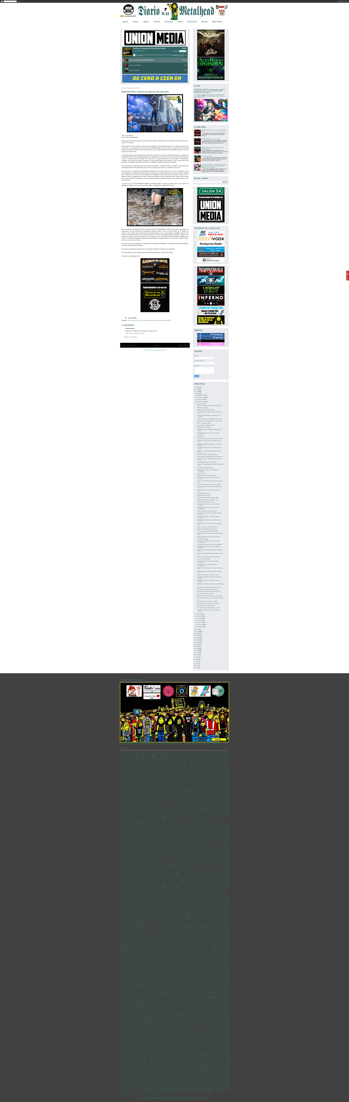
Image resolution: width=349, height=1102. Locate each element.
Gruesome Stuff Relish (170, 880)
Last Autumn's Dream (149, 922)
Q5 (219, 988)
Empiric (225, 848)
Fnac (163, 866)
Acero (191, 758)
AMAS (181, 767)
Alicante (154, 765)
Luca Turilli (184, 932)
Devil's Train (205, 832)
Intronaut (214, 901)
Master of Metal (215, 941)
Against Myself (209, 761)
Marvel (167, 941)
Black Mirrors (195, 792)
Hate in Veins (148, 885)
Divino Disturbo (134, 837)
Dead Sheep (220, 825)
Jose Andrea (138, 909)
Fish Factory (163, 865)
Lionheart (159, 929)
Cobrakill (158, 813)
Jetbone (145, 907)
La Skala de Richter (133, 919)
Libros (204, 927)
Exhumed (193, 857)
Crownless (218, 817)
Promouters (123, 988)
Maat (180, 934)
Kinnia (138, 914)
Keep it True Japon (219, 910)
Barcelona (172, 785)
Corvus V (164, 815)
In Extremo (128, 898)
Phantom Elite (224, 979)
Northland (132, 967)
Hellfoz (182, 889)
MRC (193, 956)
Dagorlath (155, 821)
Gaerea (183, 870)
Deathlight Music (190, 826)
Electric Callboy (163, 846)
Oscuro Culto (188, 974)
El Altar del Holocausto (155, 845)
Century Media (200, 808)
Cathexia (126, 808)
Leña (146, 925)
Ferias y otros (156, 863)
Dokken (186, 837)
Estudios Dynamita (193, 854)
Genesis (182, 872)
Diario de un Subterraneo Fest (200, 834)
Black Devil (223, 790)
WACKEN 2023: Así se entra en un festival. (207, 601)
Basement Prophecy (219, 785)
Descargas (224, 830)
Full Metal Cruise (133, 870)
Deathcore (180, 827)
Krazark (165, 916)
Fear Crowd (205, 861)
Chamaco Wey (222, 808)
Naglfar (141, 960)
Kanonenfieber (157, 910)
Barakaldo (143, 785)
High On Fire (175, 890)
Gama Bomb (223, 870)
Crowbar (189, 817)
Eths (137, 855)
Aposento (131, 774)
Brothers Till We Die (183, 801)
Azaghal (131, 783)
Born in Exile (200, 799)
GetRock (227, 872)
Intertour (207, 901)
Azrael (153, 783)
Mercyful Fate (177, 945)
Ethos (133, 855)
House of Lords (225, 892)
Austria (224, 779)
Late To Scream (188, 922)
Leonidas (167, 925)
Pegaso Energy (225, 977)
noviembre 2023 (201, 397)
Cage (185, 804)
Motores (138, 956)
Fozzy (219, 866)
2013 (197, 648)
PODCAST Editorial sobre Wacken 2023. (207, 511)
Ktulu (218, 916)
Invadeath (225, 901)
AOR (192, 772)
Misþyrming (209, 951)
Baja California (194, 783)
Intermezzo (191, 901)
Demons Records (155, 830)
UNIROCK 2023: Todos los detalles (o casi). (207, 500)
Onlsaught (171, 972)
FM (159, 866)
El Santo (224, 845)
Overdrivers (131, 976)
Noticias (159, 967)
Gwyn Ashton (158, 881)
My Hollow (169, 958)
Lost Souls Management (125, 932)
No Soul (136, 965)
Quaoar (122, 990)
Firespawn (133, 864)
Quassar (128, 990)
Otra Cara (221, 974)
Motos (160, 956)
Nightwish (213, 963)
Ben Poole (169, 788)
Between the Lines (198, 788)
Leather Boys (129, 924)
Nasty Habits (193, 960)
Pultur (176, 988)
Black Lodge (166, 792)
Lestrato (198, 925)
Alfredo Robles (139, 765)
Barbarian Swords (163, 785)
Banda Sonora (128, 785)
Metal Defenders (165, 947)
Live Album (201, 929)
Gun (216, 880)
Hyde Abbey (209, 894)
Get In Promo (211, 872)
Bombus (212, 797)
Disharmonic (217, 835)
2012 (197, 650)
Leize (140, 925)
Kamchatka (137, 910)
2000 (166, 751)
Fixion (184, 865)
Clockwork (134, 813)
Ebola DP (156, 843)
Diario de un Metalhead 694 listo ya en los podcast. (209, 405)
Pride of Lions (214, 985)
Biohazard (158, 790)
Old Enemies (168, 970)
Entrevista (145, 852)
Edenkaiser (187, 843)
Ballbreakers (213, 783)
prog (182, 986)
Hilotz (199, 890)
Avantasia (163, 781)
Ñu (183, 969)
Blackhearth (161, 794)
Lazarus (216, 922)
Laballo (141, 919)
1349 (140, 751)
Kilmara (189, 912)
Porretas (197, 983)
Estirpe (183, 854)
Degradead (168, 828)
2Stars (210, 753)
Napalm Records (168, 960)
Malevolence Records (173, 938)
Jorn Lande (130, 909)
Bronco (175, 801)
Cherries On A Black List (179, 810)
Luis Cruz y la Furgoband (199, 932)
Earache (133, 843)
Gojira (121, 876)
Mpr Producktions (177, 956)
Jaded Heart (192, 905)
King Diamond (213, 912)
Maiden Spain (213, 936)
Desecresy (129, 832)
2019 (197, 635)
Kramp (159, 916)
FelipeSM (140, 863)
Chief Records (211, 810)
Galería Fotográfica (196, 870)
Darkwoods (137, 825)
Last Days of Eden (160, 922)
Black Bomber (179, 790)
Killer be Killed (175, 912)
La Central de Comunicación (179, 918)
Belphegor (153, 788)
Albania (205, 763)
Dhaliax (121, 834)
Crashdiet (201, 815)
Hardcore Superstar (224, 883)
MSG (198, 956)
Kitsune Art (171, 914)
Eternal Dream (205, 854)
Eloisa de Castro (148, 848)
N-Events (208, 958)
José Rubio (160, 909)
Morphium (177, 954)
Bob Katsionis (187, 797)
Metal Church (156, 947)
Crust (154, 819)
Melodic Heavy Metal (223, 943)
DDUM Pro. (203, 825)
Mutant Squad (140, 958)
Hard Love (187, 883)
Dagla (143, 821)
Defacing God (160, 828)
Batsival (138, 786)
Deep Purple (123, 828)
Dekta (180, 828)
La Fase (221, 918)
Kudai (228, 916)
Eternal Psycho (124, 855)
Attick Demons (180, 779)
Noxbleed (189, 967)
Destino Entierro (156, 832)
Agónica (165, 763)
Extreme (146, 859)
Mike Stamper (131, 951)
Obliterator (195, 968)
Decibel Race (223, 827)
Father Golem (190, 861)
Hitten (142, 892)
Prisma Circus (148, 986)
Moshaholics (224, 954)
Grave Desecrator (134, 878)
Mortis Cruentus (202, 954)
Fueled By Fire (123, 870)
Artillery (225, 776)
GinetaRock (156, 874)
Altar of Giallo (147, 767)
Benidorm (177, 788)
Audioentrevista (191, 779)
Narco (177, 960)
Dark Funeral (150, 823)
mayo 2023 (200, 618)
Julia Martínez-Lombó (219, 909)
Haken (202, 881)
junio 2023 (200, 616)
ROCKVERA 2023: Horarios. (204, 427)
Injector (191, 900)
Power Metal (135, 985)
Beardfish (197, 786)
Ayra (121, 783)
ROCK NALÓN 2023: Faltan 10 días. (206, 605)
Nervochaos (194, 961)
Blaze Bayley (125, 795)
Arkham (143, 776)
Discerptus (175, 835)
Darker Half (202, 823)
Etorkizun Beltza (145, 855)
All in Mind (197, 765)
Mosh (217, 954)
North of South (218, 965)
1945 (144, 751)
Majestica (125, 938)
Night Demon (191, 963)
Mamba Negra (215, 938)
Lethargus (215, 925)
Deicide (175, 828)
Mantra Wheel (163, 940)
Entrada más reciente (129, 345)
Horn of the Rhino (198, 892)
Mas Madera (174, 942)
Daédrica (130, 821)
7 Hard (166, 756)
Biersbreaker (123, 790)
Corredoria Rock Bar (156, 815)
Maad (175, 934)
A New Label (206, 756)
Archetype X (170, 774)
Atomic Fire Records (145, 779)
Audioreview (202, 779)
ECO (170, 843)
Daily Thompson (164, 821)
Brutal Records (223, 801)
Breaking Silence (139, 801)
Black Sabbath (223, 792)
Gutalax (146, 881)
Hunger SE (173, 894)
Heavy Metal (171, 887)
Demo (134, 830)
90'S (181, 756)
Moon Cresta (193, 952)
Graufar (121, 878)
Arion (132, 776)
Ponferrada (181, 983)
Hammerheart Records (137, 883)
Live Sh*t (122, 931)
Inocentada (220, 900)
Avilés (205, 781)
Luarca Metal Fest (174, 933)
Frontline (193, 868)
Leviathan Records (150, 927)
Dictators (213, 834)
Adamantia (174, 759)
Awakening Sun (218, 781)
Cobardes (142, 813)
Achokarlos (197, 758)
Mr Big (187, 956)
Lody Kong (153, 931)
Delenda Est (202, 828)
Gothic (163, 876)
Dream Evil (213, 839)
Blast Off (196, 794)
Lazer (221, 922)
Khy (139, 912)
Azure (159, 783)
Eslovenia (160, 854)
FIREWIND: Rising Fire (202, 407)
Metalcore (158, 949)
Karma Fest (171, 910)
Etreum (153, 855)
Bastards (133, 786)
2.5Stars (159, 752)
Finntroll (225, 863)
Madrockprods (155, 936)
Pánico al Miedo (223, 976)
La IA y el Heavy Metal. (207, 156)
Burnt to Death (126, 804)
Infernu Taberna (154, 900)
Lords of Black (179, 931)
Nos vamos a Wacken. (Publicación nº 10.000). (208, 607)
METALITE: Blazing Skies (203, 493)
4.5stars (137, 756)
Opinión (146, 22)
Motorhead (145, 956)
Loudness (150, 933)
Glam (189, 874)
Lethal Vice (208, 925)
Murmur (216, 956)
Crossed (169, 817)
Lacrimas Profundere (151, 919)
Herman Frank (142, 890)
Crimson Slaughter (221, 815)
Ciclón (161, 812)
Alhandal (147, 765)
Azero (137, 783)
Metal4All (137, 949)
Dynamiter (213, 841)
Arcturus (191, 774)
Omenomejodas (209, 970)
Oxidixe (173, 976)
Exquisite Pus (134, 859)
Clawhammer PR (221, 812)
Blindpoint (153, 795)
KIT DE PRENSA (163, 914)
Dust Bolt (200, 841)
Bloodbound (219, 795)
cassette (222, 806)
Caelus (180, 804)
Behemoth (122, 788)
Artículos (215, 776)
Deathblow (174, 826)
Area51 (197, 774)
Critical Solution (136, 817)
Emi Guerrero (199, 848)
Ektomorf (139, 845)
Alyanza (169, 767)
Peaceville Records (197, 977)
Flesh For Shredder (217, 864)
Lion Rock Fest (138, 929)
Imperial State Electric (203, 896)
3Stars (227, 753)
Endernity (168, 850)
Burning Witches (224, 803)
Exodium (207, 857)
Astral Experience (221, 777)
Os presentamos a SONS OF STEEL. (206, 425)
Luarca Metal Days (160, 933)
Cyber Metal (221, 819)
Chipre (145, 811)
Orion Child (152, 974)
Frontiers (184, 868)
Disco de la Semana (185, 836)
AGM (149, 763)
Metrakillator (205, 949)
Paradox (143, 977)
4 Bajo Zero (129, 756)
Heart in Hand (217, 885)
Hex (160, 890)
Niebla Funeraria (176, 963)
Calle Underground (222, 804)
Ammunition (132, 768)
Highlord (194, 890)
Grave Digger (143, 878)
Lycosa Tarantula (139, 934)
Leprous (192, 925)
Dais (171, 821)
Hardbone (205, 883)
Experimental (222, 857)
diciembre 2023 (201, 395)
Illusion (152, 896)
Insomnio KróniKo (163, 901)
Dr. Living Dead (156, 839)
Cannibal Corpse (164, 806)
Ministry (157, 951)
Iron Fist (177, 903)
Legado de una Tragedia (183, 924)
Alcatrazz (211, 763)
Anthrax (161, 772)
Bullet (167, 803)
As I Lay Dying (128, 777)
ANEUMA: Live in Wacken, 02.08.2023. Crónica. (209, 587)
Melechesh (198, 943)
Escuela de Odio (143, 854)
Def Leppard (151, 828)
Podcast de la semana (133, 983)
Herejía (227, 889)
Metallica (174, 949)
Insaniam (124, 901)
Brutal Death (213, 801)
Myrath (175, 958)
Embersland (179, 848)
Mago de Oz (194, 936)
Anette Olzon (202, 768)
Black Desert (214, 790)
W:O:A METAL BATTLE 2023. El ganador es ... (208, 589)
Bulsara (184, 802)
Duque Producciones (186, 841)
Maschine (182, 941)
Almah (219, 765)
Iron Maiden (184, 903)
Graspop (225, 876)
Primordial (141, 986)
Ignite (135, 896)
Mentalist (140, 945)
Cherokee (167, 810)
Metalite (167, 949)
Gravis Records (170, 878)
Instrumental (180, 901)
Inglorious (178, 900)
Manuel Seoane (171, 940)
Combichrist (206, 813)
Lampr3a (225, 919)
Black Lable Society (144, 792)
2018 (197, 638)
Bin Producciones (140, 790)
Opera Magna (203, 972)
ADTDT (136, 761)
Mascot (188, 942)
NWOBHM (178, 968)
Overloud (151, 976)
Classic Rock (203, 812)
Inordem (227, 899)
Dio (169, 836)
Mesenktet (202, 945)
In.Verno (185, 898)
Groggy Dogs (143, 879)
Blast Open (204, 794)
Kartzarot (185, 910)
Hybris (203, 894)
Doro (129, 839)
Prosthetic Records (134, 988)
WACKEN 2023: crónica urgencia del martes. (208, 603)
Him (204, 890)
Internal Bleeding (199, 901)
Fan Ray (150, 861)
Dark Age (207, 821)
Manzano (179, 940)
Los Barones (196, 931)
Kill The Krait (159, 912)
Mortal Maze (193, 954)
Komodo (122, 916)
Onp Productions (180, 972)
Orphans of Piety (180, 974)
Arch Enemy (160, 774)
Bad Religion (179, 783)
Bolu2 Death (196, 797)
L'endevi (146, 918)
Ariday (126, 776)
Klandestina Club (200, 914)
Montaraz (186, 952)
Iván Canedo (155, 905)
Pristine (156, 987)
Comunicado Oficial (216, 813)
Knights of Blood (210, 914)
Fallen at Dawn (133, 861)
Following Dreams (178, 866)
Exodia (199, 857)
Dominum (192, 837)
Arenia (209, 774)
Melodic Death (207, 943)
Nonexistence (195, 965)
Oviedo (160, 976)
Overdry (138, 976)
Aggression (143, 763)
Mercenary (153, 945)
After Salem (193, 761)
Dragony (194, 839)
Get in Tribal (219, 872)
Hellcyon (161, 889)
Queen (133, 990)
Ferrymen (163, 863)
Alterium (163, 766)
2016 (197, 642)
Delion (208, 828)
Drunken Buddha (140, 841)
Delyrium (122, 830)
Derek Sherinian (187, 830)
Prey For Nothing (195, 985)
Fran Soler (225, 866)
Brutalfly (141, 803)
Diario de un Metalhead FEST (180, 834)
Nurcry (171, 969)
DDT (197, 825)
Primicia (132, 987)
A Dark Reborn (188, 756)
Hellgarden (188, 889)
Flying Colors (152, 866)
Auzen (148, 781)
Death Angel (136, 827)
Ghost (123, 874)
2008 (197, 659)
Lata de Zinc (179, 922)
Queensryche (140, 990)
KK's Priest (192, 914)
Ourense (227, 974)
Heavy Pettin (203, 887)
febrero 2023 (200, 624)
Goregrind (140, 876)
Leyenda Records (168, 927)
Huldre (131, 894)
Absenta (145, 758)
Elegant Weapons (218, 846)
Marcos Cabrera (201, 940)
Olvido (202, 970)
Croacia (143, 817)
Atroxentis (166, 779)
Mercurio (160, 945)
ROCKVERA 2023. (201, 473)
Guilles (211, 879)
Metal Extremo (176, 947)
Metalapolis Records (147, 949)
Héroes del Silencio (152, 890)
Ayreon (125, 783)
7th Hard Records (174, 756)
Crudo (122, 819)
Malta (195, 938)
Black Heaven (133, 792)
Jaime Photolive (202, 905)
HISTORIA (125, 892)
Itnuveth (135, 905)
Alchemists (218, 763)
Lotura (144, 933)
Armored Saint (150, 776)
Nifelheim (184, 963)
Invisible (139, 903)
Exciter (167, 857)
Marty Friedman (159, 942)
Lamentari (212, 919)
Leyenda (159, 927)
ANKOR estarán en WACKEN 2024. (206, 410)
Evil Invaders (132, 857)
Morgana (132, 954)
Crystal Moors (180, 819)
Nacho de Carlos (218, 958)
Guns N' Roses (124, 881)
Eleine (225, 846)
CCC (133, 808)
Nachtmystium (135, 960)
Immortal (164, 896)
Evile (155, 857)
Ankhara (211, 770)
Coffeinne (172, 813)
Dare (201, 821)
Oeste (150, 970)
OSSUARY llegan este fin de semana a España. (209, 484)
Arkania (137, 776)
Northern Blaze (124, 967)
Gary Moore (148, 872)
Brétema (161, 801)
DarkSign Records (223, 823)
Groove (150, 880)
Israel (220, 903)
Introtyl (219, 901)
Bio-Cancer (151, 790)
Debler (207, 827)
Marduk (220, 940)
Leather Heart (139, 924)
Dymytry (207, 841)
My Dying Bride (160, 958)
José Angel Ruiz (149, 909)
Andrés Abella (193, 768)
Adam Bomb (166, 759)
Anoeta (129, 772)
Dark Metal (159, 823)
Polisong (162, 983)
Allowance (205, 765)
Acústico (149, 759)
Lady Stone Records (192, 919)
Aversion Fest (198, 781)
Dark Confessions (224, 821)
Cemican (163, 808)
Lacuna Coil (162, 919)
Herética (135, 890)
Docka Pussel (157, 837)
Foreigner (195, 866)
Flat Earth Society (206, 865)
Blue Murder (161, 797)
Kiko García (151, 912)
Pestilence (204, 979)
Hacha (175, 881)
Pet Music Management (214, 979)
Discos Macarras (206, 836)
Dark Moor (167, 823)
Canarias (135, 806)
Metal (122, 947)
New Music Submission (132, 963)
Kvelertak (138, 918)
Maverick (129, 943)
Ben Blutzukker (161, 788)
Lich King (212, 927)
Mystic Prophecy (190, 958)
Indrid (216, 898)
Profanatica (176, 986)
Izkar (176, 905)
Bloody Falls (136, 797)
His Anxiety (226, 890)
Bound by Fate (209, 799)
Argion (224, 774)
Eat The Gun (149, 843)
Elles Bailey (139, 848)
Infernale (136, 899)
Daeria (137, 821)
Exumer (152, 859)
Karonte (179, 910)
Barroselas (210, 785)
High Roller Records (185, 890)
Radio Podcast (217, 22)
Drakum (200, 839)
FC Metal (197, 861)
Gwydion (151, 881)
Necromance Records (144, 961)
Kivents (183, 914)
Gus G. (139, 881)
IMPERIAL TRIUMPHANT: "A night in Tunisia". (208, 575)
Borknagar (192, 799)
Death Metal (163, 827)
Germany (194, 872)
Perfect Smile (152, 979)
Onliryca (165, 972)
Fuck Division (218, 868)
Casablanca (202, 806)
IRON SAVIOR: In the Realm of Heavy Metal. (208, 497)
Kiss (146, 914)
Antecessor (153, 772)
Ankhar (205, 770)
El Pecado (202, 845)
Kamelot (144, 910)
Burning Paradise (214, 802)
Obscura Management (205, 969)
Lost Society (224, 931)
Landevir (122, 922)
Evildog (150, 857)
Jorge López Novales (148, 320)
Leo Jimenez (152, 925)
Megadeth (183, 943)
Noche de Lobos (145, 965)
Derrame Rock (215, 830)
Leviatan (134, 927)
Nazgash (128, 961)
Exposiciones (124, 859)
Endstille (174, 850)
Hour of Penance (208, 892)
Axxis (225, 781)
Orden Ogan (130, 974)
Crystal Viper (189, 819)
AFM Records (178, 761)
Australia (217, 779)
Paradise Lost (135, 977)
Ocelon (134, 970)
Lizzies (139, 931)
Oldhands (176, 970)
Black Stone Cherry (132, 794)
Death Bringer (145, 826)
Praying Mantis (161, 985)
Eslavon (153, 854)
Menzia (147, 945)
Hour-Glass (217, 892)
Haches (180, 881)
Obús (224, 969)
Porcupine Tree (189, 983)
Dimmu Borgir (144, 836)
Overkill (145, 976)
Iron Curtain (164, 903)
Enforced (198, 850)
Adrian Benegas (209, 759)
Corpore (147, 815)
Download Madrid (139, 839)
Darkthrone (130, 825)
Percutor (135, 979)
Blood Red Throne (209, 795)
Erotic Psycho (225, 852)
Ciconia (168, 812)
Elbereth (134, 846)
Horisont (190, 892)
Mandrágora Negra (225, 938)
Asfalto (170, 777)
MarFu (225, 940)
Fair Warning (215, 859)
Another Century (144, 772)
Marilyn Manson (130, 941)
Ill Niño (141, 896)
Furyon (153, 870)
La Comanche (203, 918)
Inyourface (146, 903)
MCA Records (143, 943)
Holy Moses (170, 892)
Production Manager (166, 987)
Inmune (197, 899)
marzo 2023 (200, 622)
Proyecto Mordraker (145, 988)
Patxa (180, 977)
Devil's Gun (197, 832)
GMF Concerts (207, 874)
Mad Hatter (203, 934)
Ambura (195, 766)
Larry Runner (158, 320)
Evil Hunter (224, 855)
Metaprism (191, 949)
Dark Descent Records (128, 823)
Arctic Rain (184, 774)
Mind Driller (149, 951)
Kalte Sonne (130, 910)
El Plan (208, 845)
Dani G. (196, 821)
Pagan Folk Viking (202, 976)
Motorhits (153, 956)
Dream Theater (221, 839)
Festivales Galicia (173, 863)
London (166, 931)
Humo (162, 894)
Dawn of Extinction (165, 825)
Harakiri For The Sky (176, 883)
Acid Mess (213, 758)
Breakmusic (147, 801)
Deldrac (195, 828)
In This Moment (154, 898)
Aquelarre (144, 774)
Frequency (176, 868)
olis (192, 970)
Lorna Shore (188, 931)
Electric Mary (182, 846)
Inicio (157, 345)
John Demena (193, 907)
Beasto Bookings (215, 786)
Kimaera (196, 912)
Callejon (121, 806)
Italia (121, 905)
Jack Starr (185, 905)
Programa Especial (202, 987)
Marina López (139, 941)
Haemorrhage (188, 881)
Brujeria (193, 801)
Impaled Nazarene (173, 896)
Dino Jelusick (162, 836)
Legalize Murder (195, 924)
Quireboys (156, 990)
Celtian (147, 808)
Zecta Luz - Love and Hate (203, 559)
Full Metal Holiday (145, 870)
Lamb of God (203, 919)
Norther (225, 965)
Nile (225, 963)
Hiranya (214, 890)
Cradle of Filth (187, 815)
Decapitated (215, 827)
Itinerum (128, 905)
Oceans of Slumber (125, 970)
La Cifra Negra (194, 918)
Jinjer (150, 907)
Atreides (155, 779)
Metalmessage (183, 949)
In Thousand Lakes (164, 898)
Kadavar (122, 910)
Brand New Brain (123, 801)
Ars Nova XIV (169, 776)
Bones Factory (139, 799)
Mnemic (130, 952)
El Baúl (175, 845)
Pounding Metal (124, 985)
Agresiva (172, 763)
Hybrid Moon (197, 894)
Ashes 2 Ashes (182, 777)
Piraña (211, 981)
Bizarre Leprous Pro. (168, 790)
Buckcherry (148, 802)
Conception (224, 813)
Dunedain (158, 841)
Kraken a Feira (152, 916)
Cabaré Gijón (163, 804)
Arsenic (177, 776)
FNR (169, 866)
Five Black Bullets (176, 864)
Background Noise (168, 783)
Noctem (163, 965)
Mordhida (124, 954)
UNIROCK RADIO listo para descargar (206, 475)
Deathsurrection (200, 827)
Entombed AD (136, 852)
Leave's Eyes (148, 924)
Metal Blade (146, 947)
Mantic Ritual (149, 940)
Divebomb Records (124, 837)
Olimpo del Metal (184, 970)
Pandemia (214, 976)
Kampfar (149, 910)
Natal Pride (218, 960)
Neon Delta (187, 961)
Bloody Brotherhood (127, 797)
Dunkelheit (166, 841)
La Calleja (165, 918)
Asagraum (147, 777)
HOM (177, 892)
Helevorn (135, 889)
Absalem (139, 758)
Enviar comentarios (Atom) (159, 350)
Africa (186, 761)
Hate (141, 885)
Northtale (138, 967)
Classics (212, 811)
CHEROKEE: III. (201, 436)
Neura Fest (215, 961)
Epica (217, 852)
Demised (128, 830)
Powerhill (146, 985)
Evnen (161, 857)
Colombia (198, 813)
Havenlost (182, 885)
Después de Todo (147, 832)
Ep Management (204, 852)
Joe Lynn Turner (174, 907)
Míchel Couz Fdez (222, 949)
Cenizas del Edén (172, 808)
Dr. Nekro (164, 839)
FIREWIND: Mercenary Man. (204, 495)
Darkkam (209, 823)
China (140, 812)
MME (215, 951)
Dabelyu (124, 821)
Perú (199, 979)
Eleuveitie (122, 848)
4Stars (147, 756)
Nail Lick (147, 960)
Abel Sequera (220, 756)
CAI (189, 804)
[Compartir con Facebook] (134, 318)
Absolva (164, 758)
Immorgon (158, 896)
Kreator (172, 916)
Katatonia (210, 910)
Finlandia (217, 863)
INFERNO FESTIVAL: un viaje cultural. (211, 139)
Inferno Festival (144, 900)
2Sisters (204, 753)
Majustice (131, 938)
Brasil (131, 801)
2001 (197, 667)
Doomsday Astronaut (216, 837)
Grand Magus (189, 876)
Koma (225, 914)
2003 (174, 751)
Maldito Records (157, 938)
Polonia (168, 983)
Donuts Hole (199, 837)
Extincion (141, 859)
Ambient (189, 767)
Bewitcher (207, 788)
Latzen (195, 922)
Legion (212, 924)
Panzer (128, 977)
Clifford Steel (123, 813)
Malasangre (137, 938)
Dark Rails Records (176, 823)
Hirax (219, 890)
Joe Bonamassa (163, 907)
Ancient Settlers (173, 768)
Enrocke (225, 850)
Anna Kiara (224, 770)
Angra (146, 770)
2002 (197, 665)
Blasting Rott (214, 794)
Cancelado (142, 806)
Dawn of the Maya (176, 825)
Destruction (165, 832)
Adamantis (182, 759)
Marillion (122, 942)
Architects (177, 774)
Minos (163, 951)
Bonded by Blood (129, 799)
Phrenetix (174, 981)
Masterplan (224, 942)
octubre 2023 (200, 399)
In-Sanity (180, 898)
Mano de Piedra (131, 940)
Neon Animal (179, 961)
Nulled (165, 969)
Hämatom (216, 881)
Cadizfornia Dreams (172, 804)
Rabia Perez (182, 990)
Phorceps (168, 981)
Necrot (162, 961)
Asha (175, 777)
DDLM (192, 825)
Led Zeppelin (157, 924)
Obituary (188, 969)
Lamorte (219, 919)
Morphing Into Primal (168, 954)
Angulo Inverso (154, 770)
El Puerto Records (216, 845)
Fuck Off (225, 868)
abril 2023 (199, 620)
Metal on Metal (210, 947)
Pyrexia (215, 988)
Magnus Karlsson (183, 936)
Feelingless (122, 863)
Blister (166, 795)
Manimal (123, 940)
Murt (226, 956)
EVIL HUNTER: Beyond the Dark (205, 593)
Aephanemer (152, 761)
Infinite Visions (163, 899)
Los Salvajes (215, 931)
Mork (152, 954)
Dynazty (219, 841)
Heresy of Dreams (126, 890)
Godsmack (224, 874)
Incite (198, 898)
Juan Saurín (170, 909)
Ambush (201, 766)
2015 (197, 644)
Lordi (172, 931)
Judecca (202, 909)
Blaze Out (135, 795)
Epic (212, 852)
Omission (217, 970)
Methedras (198, 949)
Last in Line (171, 922)
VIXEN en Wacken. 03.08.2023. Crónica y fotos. (208, 536)
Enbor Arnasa (136, 850)
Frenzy (169, 868)
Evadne (164, 855)
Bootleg (175, 799)
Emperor (208, 848)
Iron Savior (204, 903)
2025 (197, 389)
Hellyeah (217, 889)
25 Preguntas (196, 753)
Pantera (122, 977)
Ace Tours (184, 758)
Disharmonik (224, 835)
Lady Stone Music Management (176, 919)
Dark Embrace (140, 823)
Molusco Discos (151, 952)
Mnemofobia (136, 952)
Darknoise (215, 823)
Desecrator (122, 832)
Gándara (131, 872)
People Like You (126, 979)
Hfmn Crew (165, 890)
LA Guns (226, 918)
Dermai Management (204, 830)
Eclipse (164, 843)
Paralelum (156, 977)
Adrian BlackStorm (220, 759)
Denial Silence (171, 830)
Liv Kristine (193, 929)
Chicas (203, 810)
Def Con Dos (142, 828)
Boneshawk (161, 799)
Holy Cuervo (161, 892)
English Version (212, 850)
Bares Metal (192, 785)
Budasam (155, 803)
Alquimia (134, 767)
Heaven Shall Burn (136, 887)
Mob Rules (143, 952)
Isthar (225, 903)
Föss (215, 866)
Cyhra (227, 819)
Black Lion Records (156, 792)
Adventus (143, 761)
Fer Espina (148, 863)
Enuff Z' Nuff (191, 852)
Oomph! (196, 972)
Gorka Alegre (155, 876)
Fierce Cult (201, 863)
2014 (197, 646)
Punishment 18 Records (186, 988)
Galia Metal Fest (213, 870)
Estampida (176, 854)
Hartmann (130, 885)
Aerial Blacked (160, 761)
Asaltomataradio (156, 777)
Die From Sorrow (222, 834)
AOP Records (185, 772)
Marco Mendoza (189, 940)
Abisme (127, 758)
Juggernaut (208, 909)
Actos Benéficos (129, 759)
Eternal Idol (224, 854)
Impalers (187, 896)
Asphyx (204, 777)
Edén (180, 843)
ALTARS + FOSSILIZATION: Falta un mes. (207, 529)
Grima (128, 880)
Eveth (208, 855)
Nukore (160, 968)
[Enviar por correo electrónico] (129, 318)
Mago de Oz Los (204, 936)
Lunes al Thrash (223, 932)
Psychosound (155, 988)
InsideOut (138, 901)
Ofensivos (156, 970)
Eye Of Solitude (159, 859)
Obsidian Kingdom (217, 968)
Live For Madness (212, 929)
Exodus (214, 857)
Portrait (202, 983)
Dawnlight (186, 825)
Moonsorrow (218, 952)
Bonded (121, 799)
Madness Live (138, 936)
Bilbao (130, 790)
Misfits (185, 951)
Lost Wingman (136, 933)
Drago (174, 839)
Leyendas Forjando (195, 927)
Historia (135, 22)
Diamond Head (129, 834)
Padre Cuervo (192, 976)
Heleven (128, 889)
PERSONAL (184, 979)
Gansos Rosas (139, 872)
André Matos (183, 768)
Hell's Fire (154, 889)
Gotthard (170, 876)
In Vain (173, 898)
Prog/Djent (188, 987)
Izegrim (171, 905)
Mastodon (122, 943)
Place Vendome (219, 981)
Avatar (178, 781)
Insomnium (172, 901)
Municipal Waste (207, 956)
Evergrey (195, 855)
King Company (204, 912)
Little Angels (180, 929)
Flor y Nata (131, 866)
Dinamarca (153, 836)
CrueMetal (129, 819)
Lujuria (209, 933)
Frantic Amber (143, 868)
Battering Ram (146, 786)
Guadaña (204, 880)
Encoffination (145, 850)
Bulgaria (162, 802)
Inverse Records (124, 903)
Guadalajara (197, 879)
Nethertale (208, 961)
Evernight (202, 855)
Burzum (134, 804)
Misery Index (177, 951)
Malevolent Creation (186, 938)
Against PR (217, 761)
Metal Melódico (200, 947)
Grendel (215, 878)
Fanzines (157, 861)
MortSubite (211, 954)
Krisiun (196, 916)
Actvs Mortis (140, 759)
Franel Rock (131, 868)
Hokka (147, 892)
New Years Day (143, 963)
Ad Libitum (157, 759)
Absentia (151, 758)
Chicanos (197, 810)
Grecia (177, 878)
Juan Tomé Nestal (181, 909)
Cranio (195, 815)
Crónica (139, 320)
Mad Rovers (219, 934)
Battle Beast (154, 786)
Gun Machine (223, 880)
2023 (129, 320)
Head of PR (196, 885)
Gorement (147, 876)
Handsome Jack (149, 883)
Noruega (144, 967)
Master (206, 942)
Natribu (225, 960)
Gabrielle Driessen (175, 870)
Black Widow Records (151, 794)
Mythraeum (200, 958)
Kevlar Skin (128, 912)
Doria (224, 837)
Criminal (213, 815)
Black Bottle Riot (190, 790)
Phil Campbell (138, 981)
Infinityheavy (171, 899)
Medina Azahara (169, 943)
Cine (181, 812)
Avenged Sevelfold (187, 781)
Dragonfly (180, 839)
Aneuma (133, 320)
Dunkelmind (174, 841)
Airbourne (187, 763)
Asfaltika (165, 777)
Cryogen (160, 819)
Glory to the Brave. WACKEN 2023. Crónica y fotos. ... (210, 421)
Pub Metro (162, 988)
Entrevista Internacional (178, 852)
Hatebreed (166, 885)
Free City (151, 868)
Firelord (127, 864)
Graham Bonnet (179, 876)
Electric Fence (173, 846)
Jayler (223, 905)
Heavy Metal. (195, 887)
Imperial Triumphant (214, 896)
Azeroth (142, 783)
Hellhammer (195, 889)
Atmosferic (135, 779)
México (212, 949)
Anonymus (136, 772)
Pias (181, 981)
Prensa (177, 985)
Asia (188, 777)
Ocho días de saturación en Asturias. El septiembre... (210, 544)
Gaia (188, 870)
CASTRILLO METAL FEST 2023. (205, 467)
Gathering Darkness (167, 872)
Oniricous (148, 972)
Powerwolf (152, 985)
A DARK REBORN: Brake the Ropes (206, 502)
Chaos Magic (133, 810)
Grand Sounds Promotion (202, 876)
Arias (121, 776)
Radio (205, 990)
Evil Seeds (142, 857)
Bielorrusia (225, 788)
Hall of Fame (209, 881)
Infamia (122, 900)
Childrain (218, 810)
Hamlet (227, 881)
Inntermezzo (211, 900)
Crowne (212, 817)
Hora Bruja (183, 892)
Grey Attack (221, 878)
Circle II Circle (194, 812)
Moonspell (226, 952)
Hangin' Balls (158, 883)
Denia (165, 830)
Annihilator (123, 772)
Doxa (148, 839)
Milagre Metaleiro (140, 951)
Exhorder (186, 857)
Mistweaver (201, 951)
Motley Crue (131, 956)
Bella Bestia (138, 788)
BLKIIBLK (173, 795)
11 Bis (125, 752)
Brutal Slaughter (124, 803)
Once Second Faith (124, 972)
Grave (126, 878)
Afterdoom (202, 761)
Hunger (167, 894)
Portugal (208, 983)
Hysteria (223, 894)
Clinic (129, 813)
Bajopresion (205, 783)
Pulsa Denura (170, 988)
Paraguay (149, 977)
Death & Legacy (126, 827)
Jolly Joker (201, 907)
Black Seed (122, 794)
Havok (188, 885)
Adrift (131, 761)
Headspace (209, 885)
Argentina (217, 774)
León (160, 925)
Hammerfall (126, 883)
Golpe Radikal (128, 876)
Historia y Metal (134, 892)
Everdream (188, 855)
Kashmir (192, 910)
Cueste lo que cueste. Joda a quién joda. (207, 527)
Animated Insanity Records (186, 770)
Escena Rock (132, 854)
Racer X (189, 990)
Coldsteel (192, 813)
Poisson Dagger (146, 983)
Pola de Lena (155, 983)
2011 (197, 652)
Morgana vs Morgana (143, 954)
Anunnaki (168, 772)
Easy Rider (140, 843)
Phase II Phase (123, 981)
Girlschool (182, 874)
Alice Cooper (163, 765)
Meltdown (125, 945)
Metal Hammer (189, 947)
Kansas (164, 910)
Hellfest (175, 889)
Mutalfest (122, 958)
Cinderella (175, 812)
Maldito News (145, 938)
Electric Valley (191, 846)
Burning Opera (204, 803)
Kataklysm (198, 910)
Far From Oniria (165, 861)
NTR (204, 967)
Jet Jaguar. (138, 907)
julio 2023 (199, 614)
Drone (127, 841)
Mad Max (210, 934)
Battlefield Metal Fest (164, 786)
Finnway (122, 864)
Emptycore (128, 850)
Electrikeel (199, 846)
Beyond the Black (216, 788)
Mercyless (185, 945)
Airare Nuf (180, 763)
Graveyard (162, 878)
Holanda (153, 892)
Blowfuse (155, 797)
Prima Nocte (223, 985)
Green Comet (186, 878)
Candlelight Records (153, 806)
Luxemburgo (130, 934)
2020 (197, 633)
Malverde (200, 938)
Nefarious (168, 961)
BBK (172, 786)
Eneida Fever (181, 850)
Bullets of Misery (176, 803)
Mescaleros (194, 945)
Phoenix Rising (160, 981)
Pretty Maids (185, 985)
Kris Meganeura (187, 916)
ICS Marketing (129, 896)
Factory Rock (205, 859)
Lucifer (190, 932)
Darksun (122, 825)
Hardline (124, 885)
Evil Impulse (123, 857)
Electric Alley (153, 846)
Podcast (122, 983)
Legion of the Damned (223, 924)
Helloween (203, 889)
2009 (197, 657)
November (171, 967)
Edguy (214, 843)
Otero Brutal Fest (211, 974)
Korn (133, 916)
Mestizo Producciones (221, 945)
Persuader (193, 979)
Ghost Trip (129, 874)
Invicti (132, 903)
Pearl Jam (207, 977)
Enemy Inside (190, 850)
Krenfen (179, 916)
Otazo (202, 974)
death (227, 825)
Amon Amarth (141, 768)
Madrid (146, 936)
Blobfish (179, 795)
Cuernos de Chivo (205, 819)
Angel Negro (219, 768)
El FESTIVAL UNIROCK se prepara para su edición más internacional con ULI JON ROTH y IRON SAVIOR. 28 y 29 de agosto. (209, 91)
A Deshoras (197, 756)
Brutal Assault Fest (203, 801)
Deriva (195, 830)
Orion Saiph (161, 974)
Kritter (201, 916)
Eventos (204, 22)
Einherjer (127, 845)
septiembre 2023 (201, 401)
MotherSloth (123, 956)
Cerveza (211, 808)
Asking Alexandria (196, 777)
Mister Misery (192, 951)
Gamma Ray (123, 872)
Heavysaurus (212, 887)
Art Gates (190, 776)
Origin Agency (144, 974)
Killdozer (167, 912)
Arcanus (152, 774)
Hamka (221, 881)
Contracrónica (133, 815)
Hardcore (213, 883)
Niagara (156, 963)
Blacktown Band (187, 794)
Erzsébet (124, 854)
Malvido (207, 938)
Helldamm (167, 889)
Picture (185, 981)
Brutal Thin (134, 803)
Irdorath (152, 903)
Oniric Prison (141, 972)
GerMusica (202, 872)
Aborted (133, 758)
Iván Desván (164, 905)
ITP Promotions (143, 905)
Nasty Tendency (210, 960)
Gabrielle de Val (165, 870)
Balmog (221, 783)
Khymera (144, 912)
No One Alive (129, 965)
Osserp (196, 974)
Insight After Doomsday (150, 901)
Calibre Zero (211, 804)
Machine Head (194, 934)
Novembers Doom (181, 967)
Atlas (129, 779)
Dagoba (149, 821)
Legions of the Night (126, 925)
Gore (135, 876)
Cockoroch (165, 813)
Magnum (175, 936)
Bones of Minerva (151, 799)
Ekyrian (145, 845)
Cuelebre (197, 819)
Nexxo (151, 963)
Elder (141, 846)
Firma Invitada (151, 865)
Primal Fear (123, 987)
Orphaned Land (170, 974)
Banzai (136, 785)
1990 (148, 751)
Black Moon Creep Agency (208, 792)
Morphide (158, 954)
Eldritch (146, 846)
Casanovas (210, 806)
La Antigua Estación (155, 918)
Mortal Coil (185, 954)
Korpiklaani (139, 916)
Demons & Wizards (144, 830)
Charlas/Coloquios (142, 810)
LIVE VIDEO (130, 931)
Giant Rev (136, 874)
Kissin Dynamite (154, 914)
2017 (197, 640)
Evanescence (171, 855)
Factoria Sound (194, 859)
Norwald (152, 967)
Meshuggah (210, 945)
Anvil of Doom (175, 772)
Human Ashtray (147, 894)
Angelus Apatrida (134, 770)
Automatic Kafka (124, 781)
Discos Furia (196, 836)
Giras (170, 874)
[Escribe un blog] (130, 318)
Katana (204, 910)
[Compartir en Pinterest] (136, 318)
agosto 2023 (200, 403)
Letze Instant (127, 927)
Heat (121, 887)
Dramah (207, 839)
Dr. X (170, 839)
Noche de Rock (155, 965)
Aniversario (197, 770)
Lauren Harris (208, 922)
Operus (220, 972)
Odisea (145, 970)
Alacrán (200, 763)
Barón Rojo (201, 785)
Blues (167, 797)
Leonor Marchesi (176, 925)
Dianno (137, 834)
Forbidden (188, 866)
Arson (183, 776)
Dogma (180, 837)
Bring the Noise (168, 801)
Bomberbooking (205, 797)
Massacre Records (197, 942)
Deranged (179, 830)
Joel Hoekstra (185, 907)
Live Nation (223, 929)
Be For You (179, 786)
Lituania (187, 929)
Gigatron (148, 874)
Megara (192, 943)
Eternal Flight (215, 854)
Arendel (204, 774)
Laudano (201, 922)
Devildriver (213, 832)
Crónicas (157, 22)
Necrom (135, 961)
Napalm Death (156, 960)
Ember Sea (171, 848)
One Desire (133, 972)
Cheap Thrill (159, 810)
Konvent (128, 916)
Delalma (187, 828)
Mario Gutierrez (148, 942)
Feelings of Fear (131, 863)
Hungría (180, 894)
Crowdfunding (196, 817)
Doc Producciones (144, 837)
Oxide (166, 976)
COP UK (141, 815)
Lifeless (218, 927)
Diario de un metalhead (161, 834)
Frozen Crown (201, 868)
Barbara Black (153, 785)
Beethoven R (223, 786)
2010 (197, 655)
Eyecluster (167, 859)
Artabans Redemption (204, 776)
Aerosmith (169, 761)
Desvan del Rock (176, 832)
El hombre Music (193, 845)
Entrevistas (169, 22)
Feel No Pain (223, 861)
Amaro (175, 767)
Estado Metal (167, 854)
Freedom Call (160, 868)
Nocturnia (179, 965)
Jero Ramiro (130, 907)
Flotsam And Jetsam (141, 866)
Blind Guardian (145, 795)
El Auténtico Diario (168, 845)
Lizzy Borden (146, 931)
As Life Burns (137, 777)
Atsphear (173, 779)
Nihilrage (220, 963)
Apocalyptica (123, 774)
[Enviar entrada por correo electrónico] (125, 317)
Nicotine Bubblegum (165, 963)
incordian (203, 898)
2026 (197, 387)
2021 (197, 631)
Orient (137, 974)
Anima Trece (162, 770)
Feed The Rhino (214, 861)
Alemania (122, 765)
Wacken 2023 (167, 320)
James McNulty (211, 905)
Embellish (164, 848)
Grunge (181, 880)
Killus (182, 912)
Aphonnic (223, 772)
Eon (197, 852)
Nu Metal (210, 967)
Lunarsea (216, 932)
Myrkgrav (181, 958)
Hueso (124, 894)
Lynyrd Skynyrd (158, 934)
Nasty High (201, 960)
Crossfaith (175, 817)
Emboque (186, 848)
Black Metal (184, 792)
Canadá (127, 806)
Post (225, 983)
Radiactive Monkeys (197, 990)
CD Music (140, 808)
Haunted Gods (174, 885)
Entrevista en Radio (160, 852)
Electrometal (208, 846)
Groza (156, 879)
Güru (133, 881)
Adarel (187, 759)
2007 (197, 661)
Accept (176, 758)
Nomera (187, 965)
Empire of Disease (216, 848)
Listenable (166, 929)
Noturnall (165, 967)
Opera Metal (213, 972)
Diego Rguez (131, 836)
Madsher (163, 936)
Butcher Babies (142, 804)
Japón (218, 905)
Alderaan (225, 763)
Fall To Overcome (225, 859)
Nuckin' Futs (218, 967)
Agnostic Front (157, 763)
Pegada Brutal (215, 977)
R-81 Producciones (167, 990)
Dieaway (122, 836)
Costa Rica (173, 815)
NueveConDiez (151, 969)
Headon (203, 885)
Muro (221, 956)
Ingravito (185, 899)
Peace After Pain (187, 977)
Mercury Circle (168, 945)
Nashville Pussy (184, 960)
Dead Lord (212, 825)
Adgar (192, 759)
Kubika (222, 916)
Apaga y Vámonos (212, 772)
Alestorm (131, 765)
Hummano (155, 894)
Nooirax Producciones (206, 965)
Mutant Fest (129, 958)
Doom (207, 837)
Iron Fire (171, 903)
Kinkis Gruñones (130, 914)
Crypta (166, 819)
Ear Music (124, 843)
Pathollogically (174, 977)
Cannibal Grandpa (175, 806)
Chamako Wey (124, 810)
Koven (146, 916)
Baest (185, 783)
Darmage (144, 825)
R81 (175, 990)
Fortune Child (203, 866)
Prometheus (224, 986)
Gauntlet (176, 872)
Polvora (175, 983)
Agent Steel (135, 763)
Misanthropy (169, 951)
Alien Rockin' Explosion (176, 765)
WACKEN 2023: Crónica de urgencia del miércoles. (209, 595)
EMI (193, 848)
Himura (208, 890)
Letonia (222, 925)
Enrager (220, 850)
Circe (187, 811)
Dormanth (122, 839)
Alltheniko (212, 765)
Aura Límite (210, 779)
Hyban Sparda (188, 894)
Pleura (226, 981)
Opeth (225, 972)
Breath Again (155, 801)
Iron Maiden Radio (195, 903)
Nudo (143, 969)
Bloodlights (226, 795)
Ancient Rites (164, 768)
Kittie (178, 914)
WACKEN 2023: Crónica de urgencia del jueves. (209, 591)
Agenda (125, 22)
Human (137, 894)
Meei (178, 943)
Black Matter (174, 792)
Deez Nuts (133, 828)
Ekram (133, 845)
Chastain (151, 810)
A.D (214, 756)
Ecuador (175, 843)
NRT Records (197, 967)
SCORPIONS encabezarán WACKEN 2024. (207, 531)
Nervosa (201, 961)
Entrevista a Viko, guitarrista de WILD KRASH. (208, 557)
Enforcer (204, 850)
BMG (178, 797)
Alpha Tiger (127, 766)
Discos (180, 22)
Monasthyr (167, 952)
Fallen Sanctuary (142, 861)
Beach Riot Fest (188, 786)
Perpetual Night (175, 979)
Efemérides (220, 843)
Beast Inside (204, 786)
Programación (215, 987)
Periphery (159, 979)
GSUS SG (189, 880)
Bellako (146, 788)
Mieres (122, 951)
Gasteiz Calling (157, 872)
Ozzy (184, 976)
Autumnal (143, 781)
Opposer (122, 974)
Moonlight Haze (202, 952)
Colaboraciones (181, 813)
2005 (178, 751)
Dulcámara (150, 841)
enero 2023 (200, 626)
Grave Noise (153, 878)
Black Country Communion (203, 790)
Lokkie (159, 931)
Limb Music (129, 929)
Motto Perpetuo (167, 956)
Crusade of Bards (145, 819)
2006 (197, 663)
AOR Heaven (200, 772)
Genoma (188, 872)
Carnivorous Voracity (192, 806)
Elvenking (157, 848)
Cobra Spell (150, 813)
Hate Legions (158, 885)
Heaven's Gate (146, 887)
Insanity (131, 901)
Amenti (220, 767)
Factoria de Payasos (183, 859)
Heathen (127, 887)
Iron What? (213, 903)
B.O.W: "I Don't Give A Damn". (204, 423)
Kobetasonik (219, 914)
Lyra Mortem (168, 934)
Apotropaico (137, 774)
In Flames (137, 898)
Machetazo (185, 934)
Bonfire (168, 799)
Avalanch (154, 781)
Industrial (223, 898)
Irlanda (157, 903)
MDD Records (151, 943)
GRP (161, 879)
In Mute (145, 898)
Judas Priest (193, 909)
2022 (197, 629)
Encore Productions (154, 850)
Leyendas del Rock (181, 927)
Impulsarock (223, 896)
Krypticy (213, 916)
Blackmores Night (178, 794)
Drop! (132, 841)
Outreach (124, 976)
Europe (158, 855)
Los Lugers (206, 931)
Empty (121, 850)
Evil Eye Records (216, 855)
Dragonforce (188, 839)
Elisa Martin (130, 848)
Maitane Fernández (223, 936)
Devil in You (187, 832)
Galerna (205, 870)
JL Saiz (155, 907)
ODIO (139, 970)
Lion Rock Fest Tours (150, 929)
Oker (162, 970)
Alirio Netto (189, 765)
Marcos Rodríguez (211, 940)
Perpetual (166, 979)
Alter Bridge (157, 767)
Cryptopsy (172, 819)
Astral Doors (211, 777)
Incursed (210, 898)
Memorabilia (133, 945)
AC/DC (170, 758)
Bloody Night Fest (146, 797)
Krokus (207, 916)
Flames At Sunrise (193, 865)
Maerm (169, 936)
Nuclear (225, 967)
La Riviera (124, 919)
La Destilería (213, 918)
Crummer (136, 819)
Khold (134, 912)
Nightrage (206, 963)
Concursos (123, 815)
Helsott (222, 889)
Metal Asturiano (133, 947)
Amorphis (157, 768)
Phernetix (131, 981)
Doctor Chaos (166, 837)
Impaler (181, 896)
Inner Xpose (203, 899)
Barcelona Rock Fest (182, 785)
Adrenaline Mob (200, 759)
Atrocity (160, 779)
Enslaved (128, 852)
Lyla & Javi (149, 934)
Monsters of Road (177, 952)
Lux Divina (122, 934)
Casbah (217, 806)
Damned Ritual (178, 821)
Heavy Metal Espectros (185, 887)
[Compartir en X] (132, 318)
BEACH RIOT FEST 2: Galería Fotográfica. (207, 454)
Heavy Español (157, 887)
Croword (225, 817)
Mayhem (135, 943)
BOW (215, 799)
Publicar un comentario (130, 337)
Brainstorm (223, 799)
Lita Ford (174, 929)
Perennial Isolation (143, 979)
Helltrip (210, 889)
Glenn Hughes (196, 874)
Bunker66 (190, 802)
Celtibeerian (155, 808)
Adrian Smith (123, 761)
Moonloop (210, 952)
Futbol (158, 870)
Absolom (158, 758)
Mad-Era (130, 936)
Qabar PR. (225, 988)
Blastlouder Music (224, 794)
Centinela (181, 808)
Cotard (180, 815)
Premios (169, 985)
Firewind (140, 865)
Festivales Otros (187, 863)
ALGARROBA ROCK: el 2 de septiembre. (207, 462)
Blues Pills (173, 797)
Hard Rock (195, 883)
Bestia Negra (186, 788)
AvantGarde (172, 781)
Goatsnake (217, 874)
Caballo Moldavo (152, 804)
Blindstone (160, 795)
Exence (173, 857)
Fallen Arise (124, 861)
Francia (122, 868)
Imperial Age (193, 896)
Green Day (195, 878)
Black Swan (142, 794)
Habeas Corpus (168, 881)
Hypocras (217, 894)
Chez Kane (190, 810)
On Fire (224, 970)
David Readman (153, 825)
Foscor (209, 866)
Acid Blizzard (205, 758)
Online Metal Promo (156, 972)
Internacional (192, 22)
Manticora (156, 940)
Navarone (122, 961)
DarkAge (195, 823)
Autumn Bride (136, 781)
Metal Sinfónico (128, 949)
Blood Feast (186, 795)
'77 (120, 752)
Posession (217, 983)
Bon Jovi (218, 797)
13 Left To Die (133, 752)
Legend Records (205, 924)
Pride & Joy (204, 985)
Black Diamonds (123, 792)
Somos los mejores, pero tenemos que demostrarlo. (209, 419)
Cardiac (184, 806)
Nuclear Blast (134, 969)
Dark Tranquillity (186, 823)
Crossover (181, 817)
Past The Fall (165, 977)
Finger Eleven (209, 863)
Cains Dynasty (196, 804)
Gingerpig (164, 874)
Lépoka (185, 925)
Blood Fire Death (195, 795)
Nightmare (199, 963)
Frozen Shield (210, 868)
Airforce (194, 763)
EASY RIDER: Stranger (202, 538)
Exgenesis (179, 857)
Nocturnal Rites (172, 965)
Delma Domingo (223, 828)
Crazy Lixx (207, 815)
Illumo (146, 896)
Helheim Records (145, 889)
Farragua (173, 861)
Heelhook (122, 889)
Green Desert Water (205, 878)
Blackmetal (169, 794)
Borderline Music (183, 799)
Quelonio (149, 990)
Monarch (160, 952)
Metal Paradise (221, 947)
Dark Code (214, 821)
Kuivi (123, 918)
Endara (162, 850)
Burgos (196, 803)
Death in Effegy (153, 826)
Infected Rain (129, 899)
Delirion (215, 828)
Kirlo (143, 914)
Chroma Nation (153, 812)
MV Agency (150, 958)
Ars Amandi (160, 776)
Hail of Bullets (196, 881)
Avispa (211, 781)
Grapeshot (216, 876)
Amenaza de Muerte (210, 767)
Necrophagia (156, 961)
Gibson (142, 874)
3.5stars (217, 753)
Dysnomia (226, 841)
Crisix (126, 818)
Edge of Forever (206, 843)
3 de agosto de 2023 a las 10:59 (135, 333)
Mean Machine (160, 943)
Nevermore (222, 961)
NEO (173, 961)
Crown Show (206, 817)
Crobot (149, 817)
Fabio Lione (174, 859)
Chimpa (133, 812)
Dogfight (174, 837)
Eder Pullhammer (196, 843)
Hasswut (136, 885)
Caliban (205, 804)
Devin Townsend (223, 832)
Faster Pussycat (181, 861)
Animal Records (172, 770)
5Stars (158, 756)
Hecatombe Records (221, 887)
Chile (127, 812)
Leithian (135, 925)
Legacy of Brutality (168, 924)
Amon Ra (149, 768)
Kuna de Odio (130, 918)
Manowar (140, 940)
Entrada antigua (183, 345)
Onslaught (189, 972)
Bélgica (130, 788)
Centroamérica (189, 808)
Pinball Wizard (203, 981)
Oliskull (196, 970)
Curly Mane (214, 819)
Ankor (218, 770)
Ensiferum (122, 852)
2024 (197, 391)
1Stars (153, 752)
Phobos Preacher (149, 981)
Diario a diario (147, 834)
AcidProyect (221, 758)
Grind (134, 880)
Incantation (192, 898)
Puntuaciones (209, 988)
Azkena (147, 783)
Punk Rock (199, 988)
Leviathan (142, 927)
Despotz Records (138, 832)
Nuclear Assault (124, 969)
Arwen (121, 777)
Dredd (121, 841)
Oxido (179, 976)
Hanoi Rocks (166, 883)
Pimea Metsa (192, 981)
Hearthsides (224, 885)
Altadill (140, 767)
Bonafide (225, 797)
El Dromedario (183, 845)
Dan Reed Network (188, 821)
